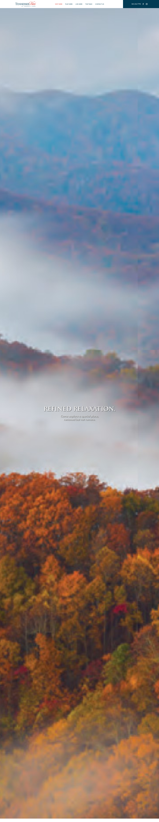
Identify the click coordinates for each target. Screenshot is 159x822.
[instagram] (146, 4)
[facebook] (143, 4)
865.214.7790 (136, 4)
